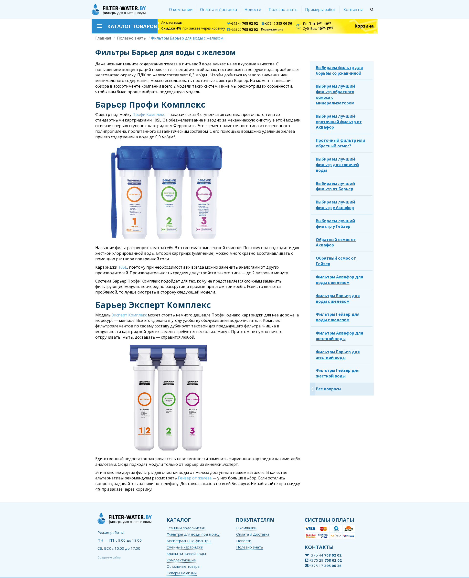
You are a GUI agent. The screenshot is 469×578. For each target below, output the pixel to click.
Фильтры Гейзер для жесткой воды (338, 373)
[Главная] (118, 9)
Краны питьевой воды (186, 553)
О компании (180, 9)
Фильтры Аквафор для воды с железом (339, 279)
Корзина (364, 26)
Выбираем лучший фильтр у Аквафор (335, 204)
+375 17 (278, 23)
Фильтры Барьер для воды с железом (338, 298)
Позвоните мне (272, 29)
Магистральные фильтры (189, 540)
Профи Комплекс (148, 114)
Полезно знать (283, 9)
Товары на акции (182, 572)
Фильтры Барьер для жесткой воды (338, 354)
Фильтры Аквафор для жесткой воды (339, 335)
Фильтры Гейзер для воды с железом (338, 317)
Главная (103, 38)
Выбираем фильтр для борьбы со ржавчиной (339, 70)
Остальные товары (183, 566)
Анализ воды (171, 22)
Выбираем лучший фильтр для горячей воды (337, 164)
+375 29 (244, 30)
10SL (122, 267)
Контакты (352, 9)
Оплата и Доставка (218, 9)
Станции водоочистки (186, 527)
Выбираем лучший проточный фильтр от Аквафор (339, 121)
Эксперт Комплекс (129, 315)
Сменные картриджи (185, 547)
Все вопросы (328, 389)
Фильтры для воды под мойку (193, 534)
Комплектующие (181, 560)
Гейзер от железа (195, 478)
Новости (253, 9)
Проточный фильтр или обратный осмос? (340, 143)
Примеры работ (320, 9)
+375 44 (244, 23)
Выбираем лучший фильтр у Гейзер (335, 223)
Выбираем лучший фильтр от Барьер (335, 186)
